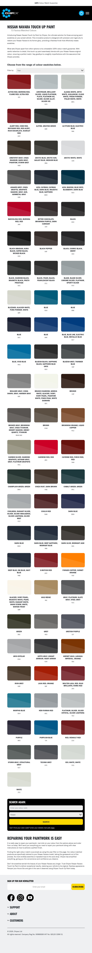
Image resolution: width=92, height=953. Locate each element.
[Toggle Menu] (87, 13)
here (52, 828)
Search (46, 822)
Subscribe (78, 886)
